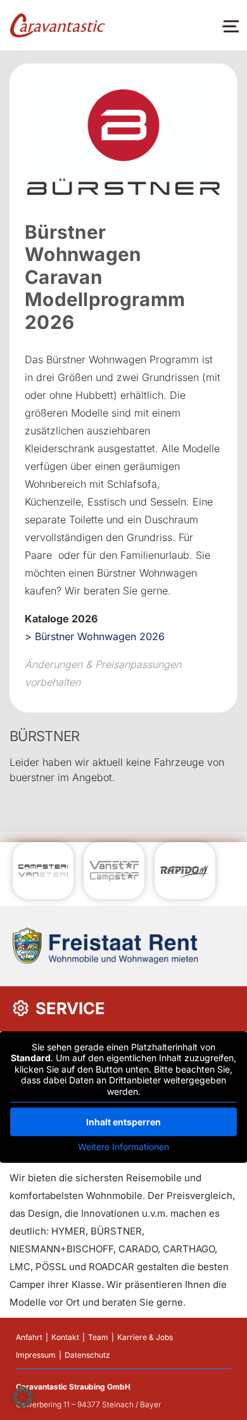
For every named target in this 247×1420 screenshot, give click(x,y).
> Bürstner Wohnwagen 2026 (95, 636)
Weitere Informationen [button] (123, 1146)
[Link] (57, 26)
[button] (23, 1397)
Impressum (36, 1355)
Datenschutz (87, 1355)
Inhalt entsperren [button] (123, 1121)
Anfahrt (29, 1337)
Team (98, 1337)
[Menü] (229, 25)
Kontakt (65, 1337)
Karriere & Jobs (145, 1337)
